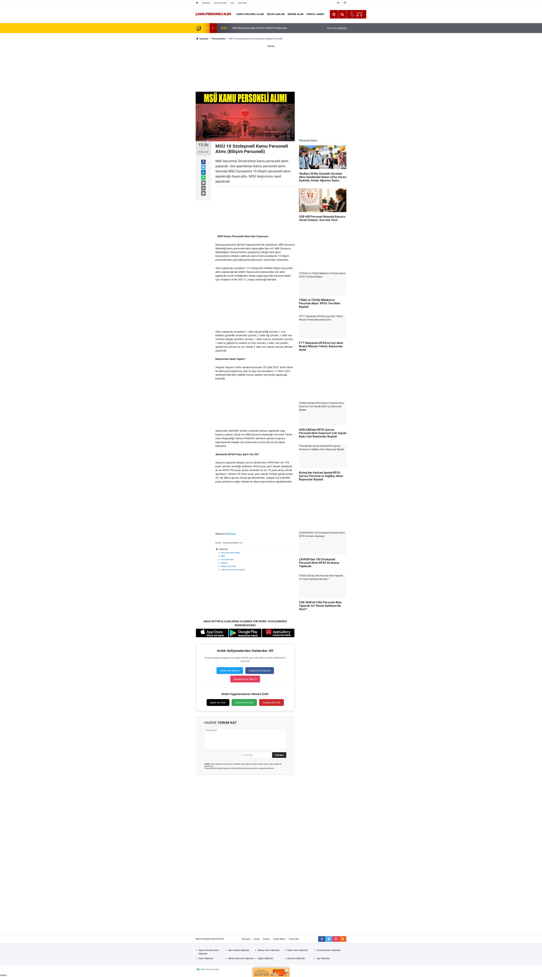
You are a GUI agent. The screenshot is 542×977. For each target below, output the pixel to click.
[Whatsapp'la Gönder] (203, 177)
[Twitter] (203, 167)
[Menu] (333, 14)
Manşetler (206, 3)
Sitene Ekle (242, 3)
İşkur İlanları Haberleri (238, 950)
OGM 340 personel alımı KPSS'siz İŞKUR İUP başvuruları (259, 28)
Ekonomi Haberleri (296, 958)
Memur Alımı (295, 14)
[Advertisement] (271, 67)
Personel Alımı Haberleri (329, 950)
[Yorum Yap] (203, 193)
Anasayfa (246, 939)
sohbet (3, 975)
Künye (257, 939)
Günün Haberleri (220, 3)
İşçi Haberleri (323, 958)
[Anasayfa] (197, 3)
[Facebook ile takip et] (321, 939)
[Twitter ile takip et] (328, 939)
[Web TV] (338, 2)
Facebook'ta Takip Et (260, 670)
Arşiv (232, 3)
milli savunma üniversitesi (233, 569)
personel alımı (227, 559)
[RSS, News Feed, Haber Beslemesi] (342, 939)
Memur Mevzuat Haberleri (241, 958)
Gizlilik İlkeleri (279, 939)
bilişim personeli (228, 566)
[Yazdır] (203, 188)
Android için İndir (244, 702)
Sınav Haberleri (205, 958)
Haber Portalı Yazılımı (210, 969)
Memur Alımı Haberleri (268, 950)
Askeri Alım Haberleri (297, 950)
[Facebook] (203, 162)
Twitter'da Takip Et (230, 670)
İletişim (266, 939)
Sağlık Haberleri (265, 958)
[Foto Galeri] (344, 2)
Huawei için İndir (271, 702)
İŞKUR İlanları (276, 14)
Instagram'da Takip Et (245, 679)
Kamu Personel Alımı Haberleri (208, 952)
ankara (224, 563)
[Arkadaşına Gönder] (203, 183)
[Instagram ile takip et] (335, 939)
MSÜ (223, 556)
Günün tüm (336, 28)
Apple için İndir (218, 702)
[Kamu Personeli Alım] (213, 14)
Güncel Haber (315, 14)
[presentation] (205, 28)
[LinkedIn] (203, 172)
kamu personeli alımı (230, 552)
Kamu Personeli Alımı (250, 14)
